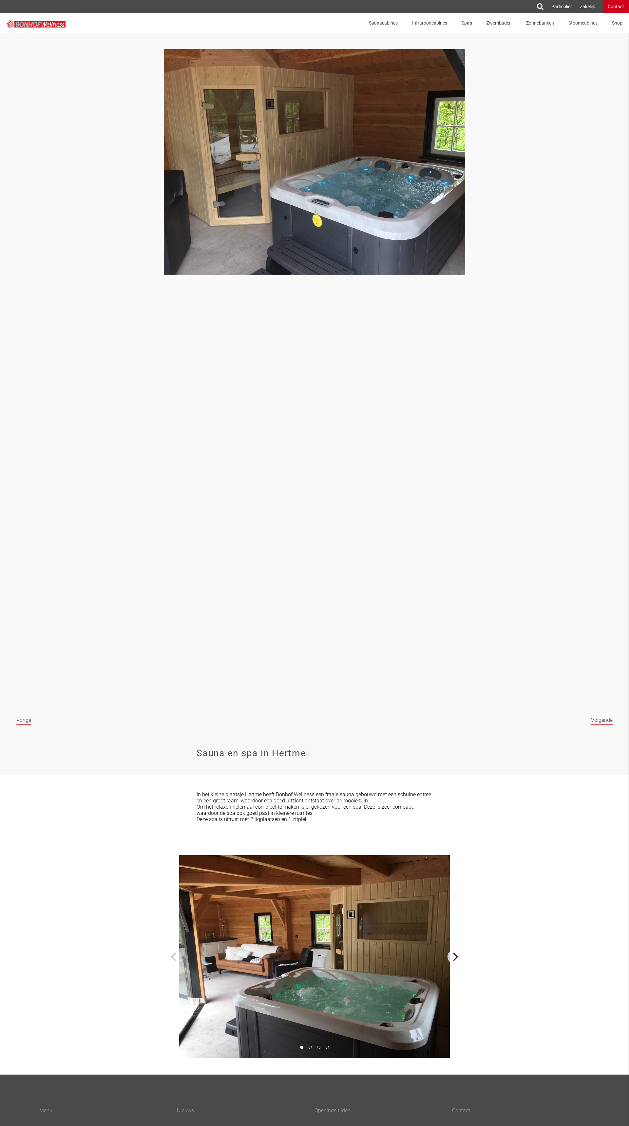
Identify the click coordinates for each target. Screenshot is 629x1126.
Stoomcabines (583, 23)
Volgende (602, 720)
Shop (617, 23)
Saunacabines (383, 23)
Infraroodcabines (429, 23)
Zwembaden (499, 23)
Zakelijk (587, 6)
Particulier (561, 6)
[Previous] (174, 956)
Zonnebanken (540, 23)
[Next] (455, 956)
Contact (616, 6)
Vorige (23, 720)
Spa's (467, 23)
